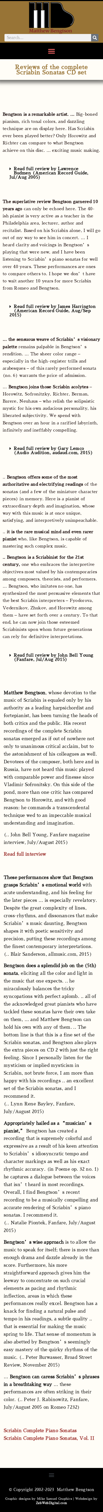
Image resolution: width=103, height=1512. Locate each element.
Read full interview (25, 854)
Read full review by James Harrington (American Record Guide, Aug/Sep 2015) (53, 310)
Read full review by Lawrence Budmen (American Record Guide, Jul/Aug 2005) (49, 173)
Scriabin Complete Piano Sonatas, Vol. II (49, 1438)
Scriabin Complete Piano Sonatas (40, 1430)
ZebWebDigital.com (51, 1503)
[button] (51, 51)
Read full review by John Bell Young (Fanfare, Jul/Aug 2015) (53, 657)
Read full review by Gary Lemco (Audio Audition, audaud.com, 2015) (53, 450)
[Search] (95, 37)
